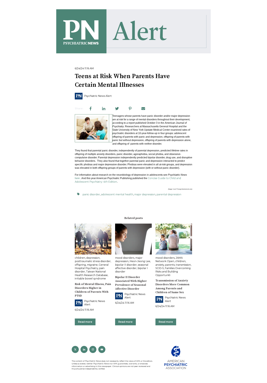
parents (170, 264)
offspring (80, 264)
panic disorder (91, 194)
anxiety (159, 264)
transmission (183, 264)
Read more (85, 321)
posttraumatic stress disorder (93, 261)
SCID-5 (159, 268)
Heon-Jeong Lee (140, 261)
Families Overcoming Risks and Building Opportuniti (173, 272)
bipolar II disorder (126, 264)
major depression (144, 194)
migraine (92, 264)
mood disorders (124, 257)
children (80, 257)
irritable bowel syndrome (90, 278)
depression (93, 257)
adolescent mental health (117, 194)
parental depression (169, 194)
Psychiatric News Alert (98, 95)
